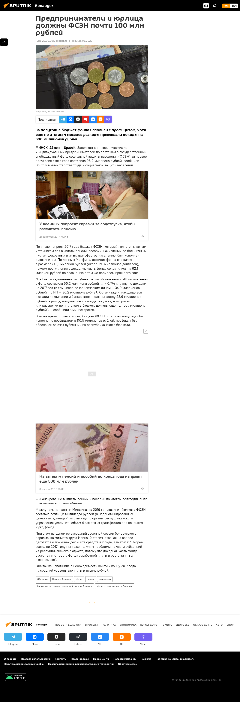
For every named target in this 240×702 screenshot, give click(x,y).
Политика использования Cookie (24, 664)
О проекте (10, 659)
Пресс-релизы (80, 659)
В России (91, 624)
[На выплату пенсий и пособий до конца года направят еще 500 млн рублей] (92, 448)
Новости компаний (124, 659)
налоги (90, 579)
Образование (202, 624)
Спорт (230, 624)
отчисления (105, 579)
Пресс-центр (101, 659)
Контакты (60, 659)
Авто (219, 624)
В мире (167, 624)
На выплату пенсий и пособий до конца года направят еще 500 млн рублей (90, 479)
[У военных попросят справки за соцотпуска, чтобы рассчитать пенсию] (92, 195)
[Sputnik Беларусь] (18, 9)
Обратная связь (127, 664)
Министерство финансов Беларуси (115, 586)
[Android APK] (15, 677)
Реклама (146, 659)
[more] (142, 236)
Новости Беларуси (61, 579)
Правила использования (35, 659)
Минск (79, 579)
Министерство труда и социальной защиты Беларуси (64, 586)
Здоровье (182, 624)
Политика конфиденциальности (175, 659)
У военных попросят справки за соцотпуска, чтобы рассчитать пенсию (87, 226)
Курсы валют (149, 624)
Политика (108, 624)
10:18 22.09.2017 (45, 40)
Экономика (128, 624)
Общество (42, 579)
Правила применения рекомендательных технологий (81, 664)
